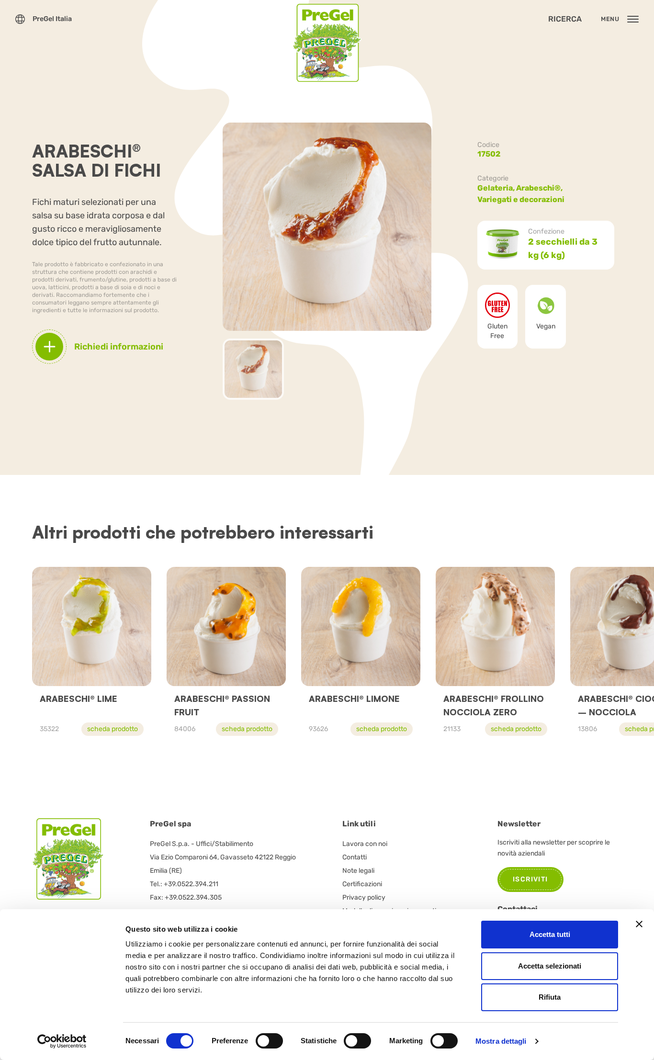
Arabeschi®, (540, 187)
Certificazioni (362, 884)
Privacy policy (363, 897)
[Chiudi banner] (639, 924)
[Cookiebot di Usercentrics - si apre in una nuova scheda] (62, 1041)
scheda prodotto (112, 729)
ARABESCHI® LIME (78, 698)
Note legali (358, 871)
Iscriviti (530, 879)
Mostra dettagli (501, 1041)
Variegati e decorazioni (520, 199)
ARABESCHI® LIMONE (354, 698)
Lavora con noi (364, 844)
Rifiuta (550, 997)
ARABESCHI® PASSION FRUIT (222, 705)
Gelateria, (496, 187)
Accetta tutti (550, 934)
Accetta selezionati (549, 966)
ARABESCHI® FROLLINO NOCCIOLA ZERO (493, 705)
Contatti (354, 857)
